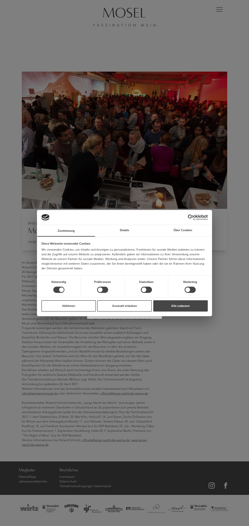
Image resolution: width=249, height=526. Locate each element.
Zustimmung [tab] (66, 230)
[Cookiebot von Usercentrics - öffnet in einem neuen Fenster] (191, 217)
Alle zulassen (180, 305)
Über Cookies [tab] (183, 230)
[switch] (102, 290)
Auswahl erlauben (124, 305)
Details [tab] (124, 230)
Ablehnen (68, 305)
